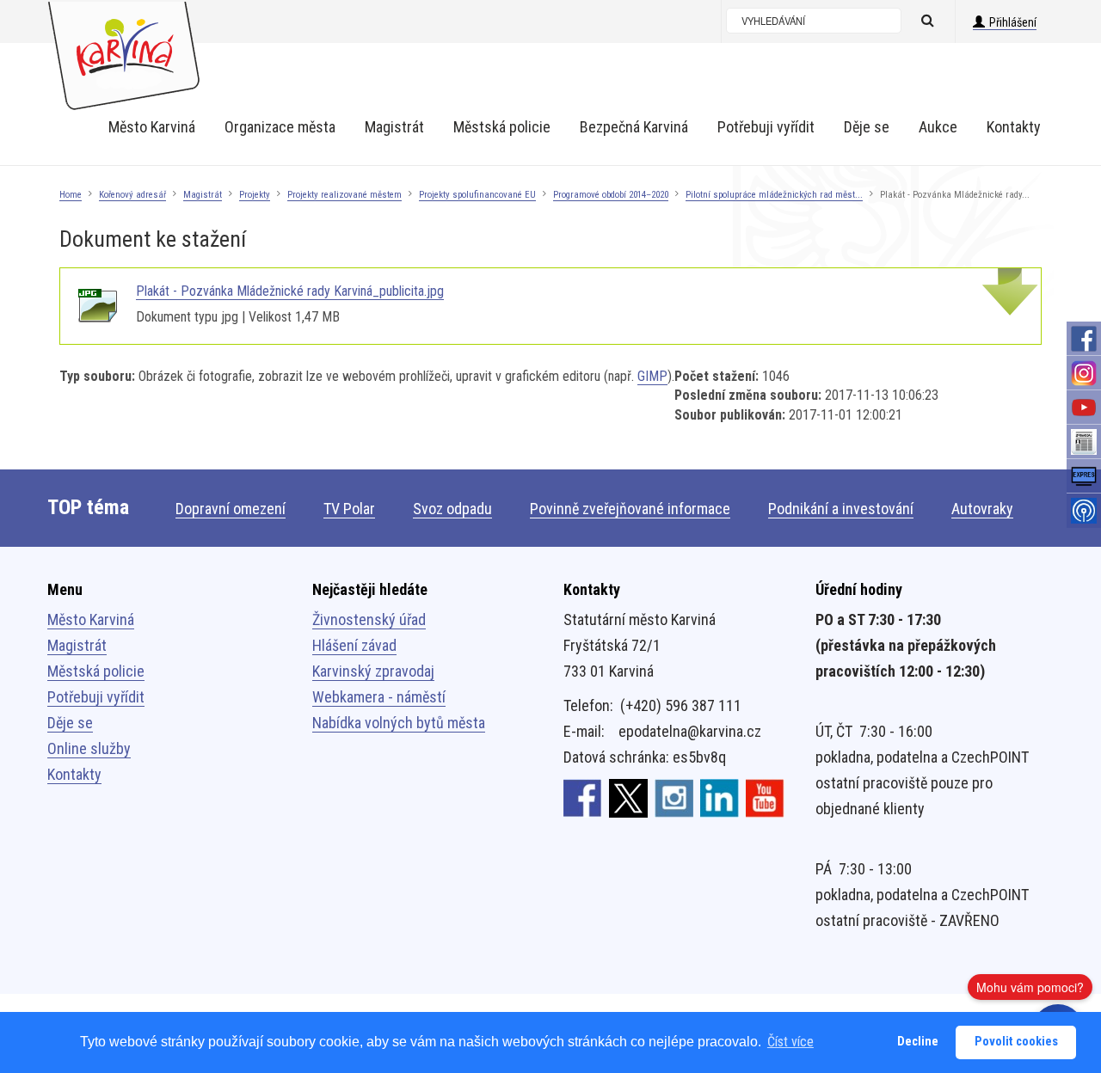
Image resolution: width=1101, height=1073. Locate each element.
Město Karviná (90, 619)
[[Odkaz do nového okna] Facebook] (582, 797)
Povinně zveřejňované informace (630, 509)
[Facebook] (1084, 339)
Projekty (254, 194)
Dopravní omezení (230, 509)
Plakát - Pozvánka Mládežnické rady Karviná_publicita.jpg (290, 291)
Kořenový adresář (132, 194)
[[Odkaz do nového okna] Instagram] (674, 797)
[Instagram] (1084, 373)
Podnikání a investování (840, 509)
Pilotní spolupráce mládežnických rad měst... (774, 194)
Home (70, 194)
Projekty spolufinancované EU (477, 194)
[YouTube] (1084, 407)
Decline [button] (917, 1041)
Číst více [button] (790, 1041)
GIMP (652, 376)
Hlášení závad (354, 645)
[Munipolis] (1084, 511)
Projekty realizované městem (344, 194)
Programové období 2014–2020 (610, 194)
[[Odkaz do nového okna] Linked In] (719, 797)
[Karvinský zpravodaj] (1084, 442)
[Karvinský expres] (1084, 476)
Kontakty (74, 774)
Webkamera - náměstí (379, 697)
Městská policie (96, 671)
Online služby (89, 748)
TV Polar (349, 509)
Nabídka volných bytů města (398, 723)
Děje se (70, 723)
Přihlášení (1012, 22)
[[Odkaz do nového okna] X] (628, 797)
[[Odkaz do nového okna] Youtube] (765, 797)
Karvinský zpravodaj (373, 671)
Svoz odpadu (452, 509)
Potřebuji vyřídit (96, 697)
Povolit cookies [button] (1016, 1041)
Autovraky (982, 509)
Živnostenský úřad (369, 619)
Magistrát (202, 194)
